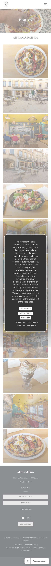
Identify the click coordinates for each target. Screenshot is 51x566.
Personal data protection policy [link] (26, 322)
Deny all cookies (26, 313)
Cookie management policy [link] (26, 325)
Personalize (25, 318)
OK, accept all (25, 308)
